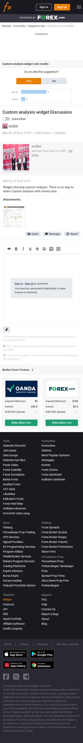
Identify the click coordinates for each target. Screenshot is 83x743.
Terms (7, 644)
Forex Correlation (14, 474)
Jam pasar (10, 450)
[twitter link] (16, 676)
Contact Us (48, 609)
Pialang (7, 527)
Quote (34, 233)
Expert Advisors (13, 571)
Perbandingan (50, 585)
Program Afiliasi (13, 551)
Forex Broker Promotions (57, 546)
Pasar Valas (10, 465)
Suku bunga (10, 455)
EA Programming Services (19, 546)
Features (8, 604)
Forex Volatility (12, 469)
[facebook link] (6, 676)
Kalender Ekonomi (14, 445)
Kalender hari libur (14, 460)
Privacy (24, 644)
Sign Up (62, 7)
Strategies (48, 460)
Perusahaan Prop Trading (19, 532)
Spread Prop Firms (53, 575)
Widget (7, 599)
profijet (13, 126)
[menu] (79, 7)
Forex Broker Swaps (54, 537)
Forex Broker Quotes (54, 532)
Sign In (43, 7)
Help (44, 604)
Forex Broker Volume (54, 541)
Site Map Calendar (67, 644)
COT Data (9, 489)
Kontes (46, 465)
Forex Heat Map (13, 503)
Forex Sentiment (52, 474)
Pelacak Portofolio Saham (19, 585)
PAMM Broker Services (17, 556)
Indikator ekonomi (14, 508)
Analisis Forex (11, 484)
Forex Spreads (50, 527)
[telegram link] (26, 676)
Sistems (46, 450)
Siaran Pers (49, 551)
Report (74, 233)
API (5, 609)
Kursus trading (12, 580)
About (45, 618)
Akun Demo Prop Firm (55, 580)
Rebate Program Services (18, 561)
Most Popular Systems (56, 455)
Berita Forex (10, 479)
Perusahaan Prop (52, 561)
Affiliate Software (14, 623)
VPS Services (11, 537)
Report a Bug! (50, 614)
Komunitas (48, 445)
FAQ (44, 599)
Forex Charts (50, 469)
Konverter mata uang (16, 513)
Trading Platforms (14, 566)
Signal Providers (13, 541)
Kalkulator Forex (13, 498)
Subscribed (19, 119)
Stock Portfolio (12, 618)
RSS (5, 614)
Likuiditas (9, 494)
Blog (44, 623)
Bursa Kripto (11, 575)
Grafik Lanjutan (13, 628)
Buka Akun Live (21, 422)
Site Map (42, 644)
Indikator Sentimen (53, 479)
